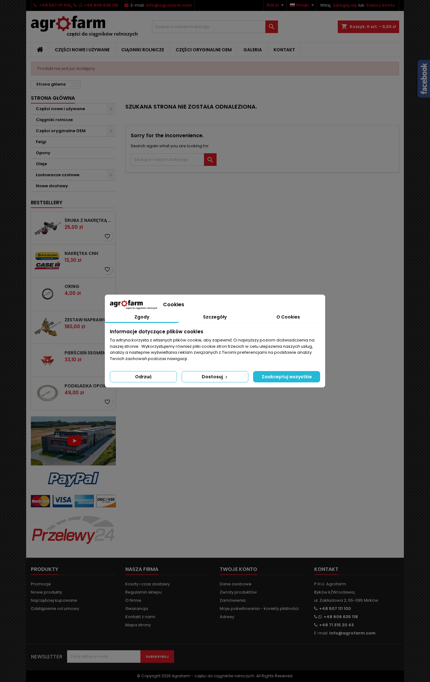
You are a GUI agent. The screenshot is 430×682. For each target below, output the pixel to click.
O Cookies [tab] (288, 317)
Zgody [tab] (141, 317)
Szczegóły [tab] (215, 317)
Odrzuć (143, 377)
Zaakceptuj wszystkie (287, 377)
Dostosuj (213, 377)
